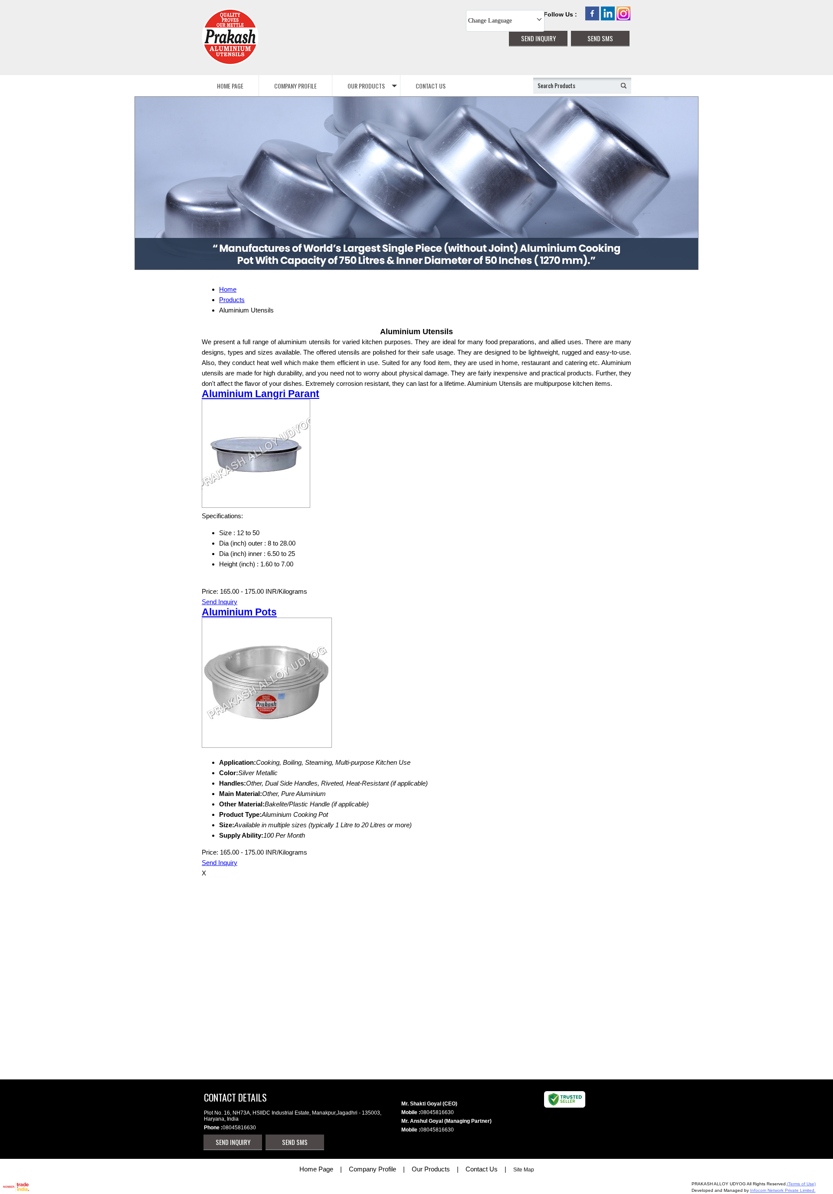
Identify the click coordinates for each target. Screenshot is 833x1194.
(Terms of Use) (801, 1183)
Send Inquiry (219, 601)
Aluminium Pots (239, 612)
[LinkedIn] (608, 18)
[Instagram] (623, 18)
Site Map (523, 1170)
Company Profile (295, 85)
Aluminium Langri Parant (260, 393)
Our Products (366, 85)
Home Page (230, 85)
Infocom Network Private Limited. (783, 1190)
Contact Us (431, 85)
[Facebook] (592, 18)
